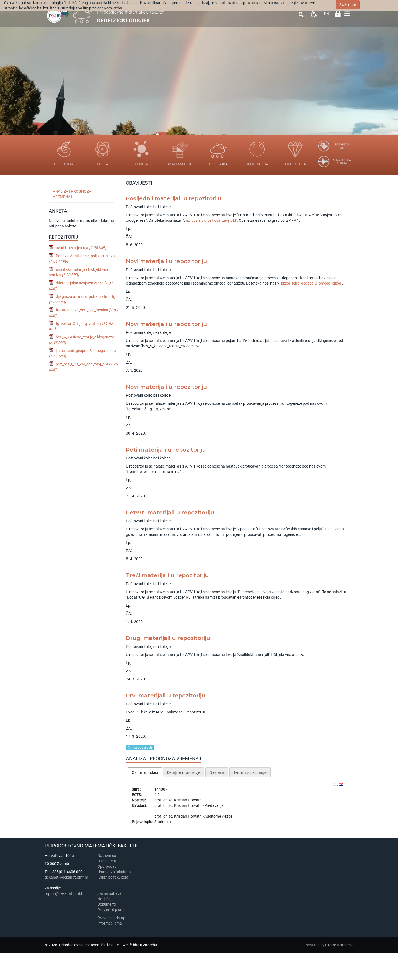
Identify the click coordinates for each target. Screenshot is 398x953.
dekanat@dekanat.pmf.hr (66, 877)
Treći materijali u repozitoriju (167, 575)
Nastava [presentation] (217, 772)
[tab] (145, 772)
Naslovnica (106, 855)
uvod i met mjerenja (81, 248)
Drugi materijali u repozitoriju (168, 638)
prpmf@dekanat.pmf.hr (65, 893)
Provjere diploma (111, 910)
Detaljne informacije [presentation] (183, 772)
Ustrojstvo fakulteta (114, 872)
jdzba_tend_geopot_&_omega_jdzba (311, 283)
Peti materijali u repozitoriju (166, 449)
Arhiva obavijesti (140, 747)
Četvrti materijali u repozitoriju (170, 512)
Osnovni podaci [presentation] (145, 772)
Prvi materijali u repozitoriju (165, 695)
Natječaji (104, 899)
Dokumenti (106, 904)
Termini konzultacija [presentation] (250, 772)
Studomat (162, 822)
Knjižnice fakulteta (112, 877)
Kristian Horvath (188, 800)
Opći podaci (107, 866)
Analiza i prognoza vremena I (72, 194)
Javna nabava (109, 893)
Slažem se (347, 4)
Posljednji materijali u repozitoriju (173, 198)
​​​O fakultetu (106, 861)
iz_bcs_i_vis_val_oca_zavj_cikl (211, 220)
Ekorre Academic (339, 945)
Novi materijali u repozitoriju (166, 261)
